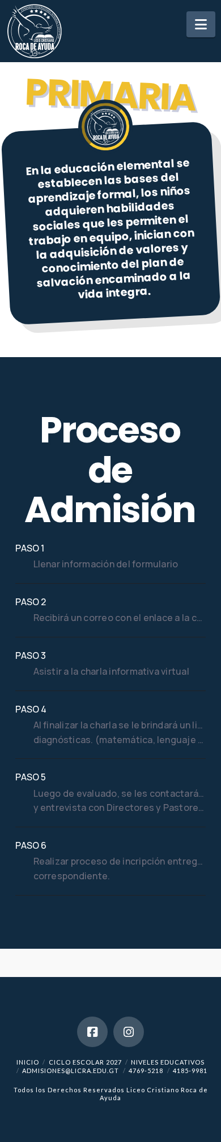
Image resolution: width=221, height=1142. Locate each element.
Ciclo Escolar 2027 (85, 1062)
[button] (200, 24)
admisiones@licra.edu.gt (70, 1070)
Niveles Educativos (168, 1062)
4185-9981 (190, 1070)
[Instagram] (128, 1032)
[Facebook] (92, 1032)
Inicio (27, 1062)
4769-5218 (146, 1070)
